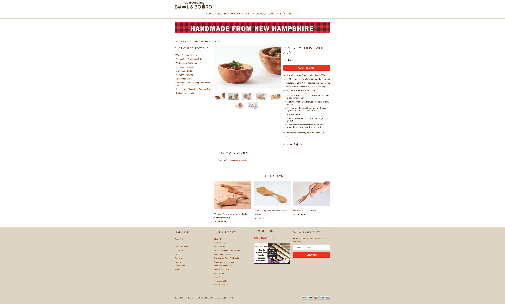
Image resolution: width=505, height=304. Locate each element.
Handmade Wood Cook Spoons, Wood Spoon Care (192, 83)
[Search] (284, 14)
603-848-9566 (265, 238)
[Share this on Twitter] (290, 144)
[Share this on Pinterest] (297, 144)
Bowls (211, 14)
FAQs (177, 254)
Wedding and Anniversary (187, 63)
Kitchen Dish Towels (184, 93)
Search (177, 269)
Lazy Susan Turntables (185, 67)
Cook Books (219, 277)
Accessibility (179, 239)
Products (187, 41)
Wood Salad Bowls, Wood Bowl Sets (228, 250)
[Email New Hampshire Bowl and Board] (271, 231)
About (273, 14)
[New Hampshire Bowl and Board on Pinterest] (263, 231)
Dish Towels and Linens (223, 266)
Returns (178, 262)
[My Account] (280, 14)
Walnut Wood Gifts (184, 75)
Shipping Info (180, 266)
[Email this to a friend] (300, 144)
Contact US (179, 250)
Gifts (250, 14)
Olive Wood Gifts (183, 79)
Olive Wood (219, 273)
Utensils (237, 14)
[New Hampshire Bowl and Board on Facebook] (255, 231)
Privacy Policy (230, 298)
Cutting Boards (220, 243)
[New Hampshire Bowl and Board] (193, 5)
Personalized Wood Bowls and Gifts (228, 258)
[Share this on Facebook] (293, 144)
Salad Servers (219, 247)
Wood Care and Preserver (187, 55)
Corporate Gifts (220, 281)
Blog (176, 243)
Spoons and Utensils (222, 269)
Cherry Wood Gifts (184, 71)
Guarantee (179, 258)
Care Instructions (181, 247)
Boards (223, 14)
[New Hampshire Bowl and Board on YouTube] (267, 231)
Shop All (261, 14)
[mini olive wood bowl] (247, 66)
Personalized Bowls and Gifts (188, 59)
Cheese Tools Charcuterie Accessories (192, 89)
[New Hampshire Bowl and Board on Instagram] (259, 231)
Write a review (241, 160)
